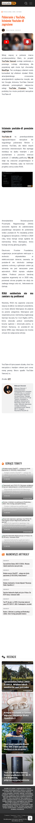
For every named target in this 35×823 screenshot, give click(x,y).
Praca (19, 815)
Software (19, 12)
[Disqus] (17, 438)
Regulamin (13, 815)
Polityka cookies (26, 815)
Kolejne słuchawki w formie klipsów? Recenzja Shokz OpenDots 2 (17, 584)
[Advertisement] (17, 110)
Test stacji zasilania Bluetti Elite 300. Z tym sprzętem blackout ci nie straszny (16, 746)
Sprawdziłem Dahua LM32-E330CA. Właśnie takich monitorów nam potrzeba (16, 565)
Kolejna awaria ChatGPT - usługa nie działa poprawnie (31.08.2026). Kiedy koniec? (16, 574)
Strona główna (7, 12)
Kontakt (15, 817)
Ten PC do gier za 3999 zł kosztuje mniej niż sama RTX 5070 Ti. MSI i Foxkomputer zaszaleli (17, 603)
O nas (20, 817)
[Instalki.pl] (9, 3)
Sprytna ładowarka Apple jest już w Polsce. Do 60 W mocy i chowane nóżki (17, 593)
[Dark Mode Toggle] (30, 818)
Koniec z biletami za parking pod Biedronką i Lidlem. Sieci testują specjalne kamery (16, 612)
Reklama (7, 815)
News (14, 12)
